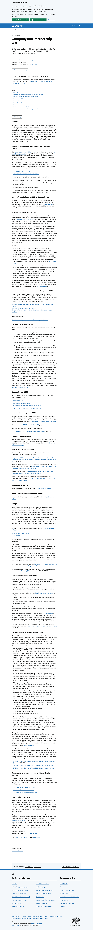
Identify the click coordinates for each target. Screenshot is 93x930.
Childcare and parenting (19, 893)
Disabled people (16, 903)
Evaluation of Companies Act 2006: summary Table (42, 626)
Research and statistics (67, 893)
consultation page (42, 286)
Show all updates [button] (33, 833)
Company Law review (18, 100)
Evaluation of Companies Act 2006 (22, 107)
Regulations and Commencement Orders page (42, 421)
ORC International (47, 614)
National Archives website (43, 488)
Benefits (14, 884)
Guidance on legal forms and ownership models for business (28, 109)
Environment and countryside (44, 890)
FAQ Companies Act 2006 (31, 425)
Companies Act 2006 (18, 98)
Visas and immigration (42, 903)
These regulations (48, 204)
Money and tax (40, 897)
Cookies (24, 916)
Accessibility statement (35, 916)
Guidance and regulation (67, 890)
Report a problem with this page (70, 866)
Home (13, 29)
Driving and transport (18, 906)
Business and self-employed (20, 890)
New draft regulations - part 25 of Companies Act (25, 96)
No (39, 866)
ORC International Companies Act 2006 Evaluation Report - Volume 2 (33, 768)
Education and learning (42, 884)
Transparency (64, 900)
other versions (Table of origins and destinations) (27, 408)
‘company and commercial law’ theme (25, 152)
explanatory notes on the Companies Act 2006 (27, 406)
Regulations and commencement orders (23, 102)
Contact (45, 916)
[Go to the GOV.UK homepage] (17, 25)
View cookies (51, 20)
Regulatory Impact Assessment (44, 593)
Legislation (16, 535)
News (61, 887)
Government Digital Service (40, 918)
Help (13, 916)
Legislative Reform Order (19, 820)
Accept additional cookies (20, 20)
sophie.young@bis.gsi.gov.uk (27, 571)
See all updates (33, 64)
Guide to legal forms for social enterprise (25, 792)
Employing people (41, 887)
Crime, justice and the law (19, 900)
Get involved (63, 906)
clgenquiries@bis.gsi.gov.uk (20, 387)
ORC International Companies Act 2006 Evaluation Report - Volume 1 (33, 765)
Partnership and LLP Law (19, 111)
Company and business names (22, 171)
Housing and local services (43, 893)
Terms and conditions (55, 916)
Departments (63, 884)
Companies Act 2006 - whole (21, 403)
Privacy (18, 916)
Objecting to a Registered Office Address (24, 308)
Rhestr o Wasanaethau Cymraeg (21, 918)
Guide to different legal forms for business (25, 787)
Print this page (18, 117)
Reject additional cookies (38, 20)
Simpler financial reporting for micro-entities (26, 174)
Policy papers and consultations (69, 897)
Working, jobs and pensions (44, 906)
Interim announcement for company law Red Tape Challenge (28, 94)
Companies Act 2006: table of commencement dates (29, 431)
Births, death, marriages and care (21, 887)
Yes (30, 866)
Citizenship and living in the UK (21, 897)
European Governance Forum (20, 533)
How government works (67, 903)
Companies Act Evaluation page (25, 219)
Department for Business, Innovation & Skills (31, 60)
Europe (15, 105)
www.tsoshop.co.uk (19, 400)
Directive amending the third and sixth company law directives (30, 320)
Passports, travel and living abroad (46, 900)
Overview (15, 92)
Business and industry (22, 29)
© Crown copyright (75, 925)
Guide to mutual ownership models (23, 790)
